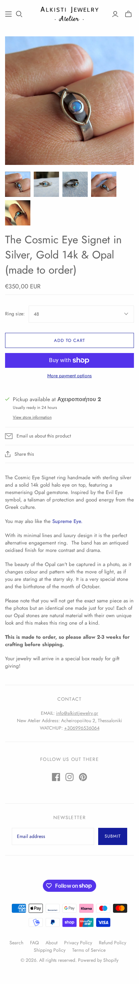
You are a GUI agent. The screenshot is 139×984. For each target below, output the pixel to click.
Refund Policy (112, 942)
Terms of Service (89, 950)
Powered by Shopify (98, 960)
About (51, 942)
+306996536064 (82, 728)
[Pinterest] (83, 777)
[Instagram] (69, 777)
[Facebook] (56, 777)
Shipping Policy (49, 950)
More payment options (69, 376)
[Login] (115, 14)
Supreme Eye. (67, 521)
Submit (113, 836)
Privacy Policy (78, 942)
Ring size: (15, 314)
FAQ (34, 942)
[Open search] (19, 14)
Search (16, 942)
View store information (32, 417)
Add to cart (69, 340)
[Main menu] (8, 14)
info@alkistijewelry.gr (77, 713)
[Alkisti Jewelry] (69, 13)
